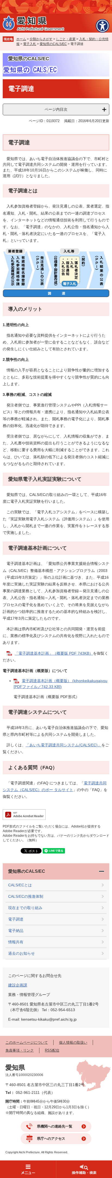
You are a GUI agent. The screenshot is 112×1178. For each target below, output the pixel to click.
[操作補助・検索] (84, 1169)
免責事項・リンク (19, 1050)
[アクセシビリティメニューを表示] (102, 26)
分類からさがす (41, 39)
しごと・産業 (66, 39)
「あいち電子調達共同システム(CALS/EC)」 (63, 745)
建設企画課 (17, 985)
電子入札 (29, 44)
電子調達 (15, 919)
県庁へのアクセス (51, 1138)
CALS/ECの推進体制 (25, 896)
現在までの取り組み (25, 908)
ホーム (21, 39)
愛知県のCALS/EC (53, 44)
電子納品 (15, 930)
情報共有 (15, 942)
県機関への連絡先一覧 (54, 1126)
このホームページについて (26, 1042)
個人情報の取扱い (73, 1042)
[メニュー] (28, 1169)
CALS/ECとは (20, 885)
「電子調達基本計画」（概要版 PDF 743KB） (54, 653)
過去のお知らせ (21, 953)
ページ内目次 (56, 109)
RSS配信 (52, 1050)
